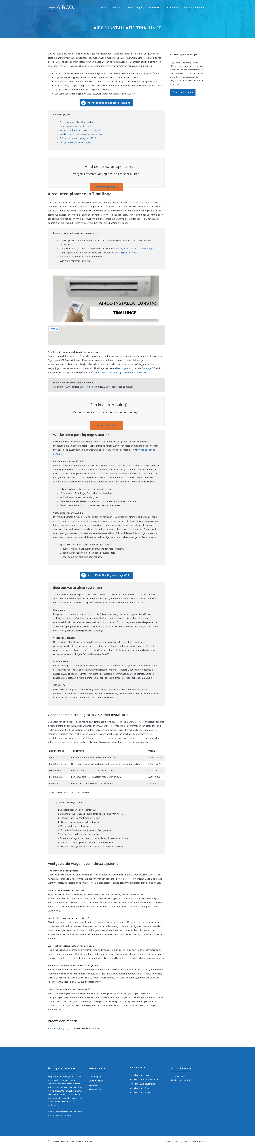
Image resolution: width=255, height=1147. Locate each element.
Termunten (128, 372)
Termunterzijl (114, 372)
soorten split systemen (125, 252)
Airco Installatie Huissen (141, 1092)
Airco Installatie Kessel (140, 1088)
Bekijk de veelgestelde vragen (75, 142)
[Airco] (61, 7)
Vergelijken (94, 1085)
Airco (103, 7)
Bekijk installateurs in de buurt (75, 126)
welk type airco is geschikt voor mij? (134, 248)
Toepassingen (135, 7)
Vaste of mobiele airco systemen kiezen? (80, 130)
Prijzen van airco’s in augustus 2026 (78, 138)
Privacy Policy (182, 1141)
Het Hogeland (123, 368)
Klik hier (91, 386)
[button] (106, 102)
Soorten (117, 7)
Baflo (91, 372)
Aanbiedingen (95, 1089)
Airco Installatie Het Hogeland (67, 1111)
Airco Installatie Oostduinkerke (144, 1079)
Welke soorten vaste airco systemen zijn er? (82, 134)
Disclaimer (194, 1141)
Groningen (147, 368)
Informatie (172, 7)
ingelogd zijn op (64, 1028)
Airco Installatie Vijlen (139, 1075)
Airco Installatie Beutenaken (142, 1084)
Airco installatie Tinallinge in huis (77, 122)
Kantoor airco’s (140, 602)
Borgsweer (100, 372)
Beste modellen (96, 1080)
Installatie (154, 7)
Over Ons (170, 1141)
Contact (203, 1141)
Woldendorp (141, 372)
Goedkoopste (95, 1076)
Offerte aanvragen (194, 7)
